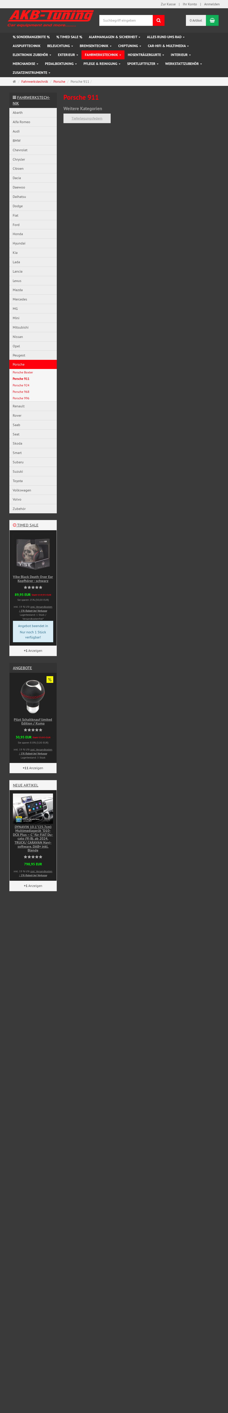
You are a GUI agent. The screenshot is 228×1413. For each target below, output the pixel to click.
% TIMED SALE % (69, 37)
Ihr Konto (190, 4)
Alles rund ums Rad (164, 37)
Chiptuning (128, 46)
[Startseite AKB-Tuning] (51, 17)
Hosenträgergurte (145, 54)
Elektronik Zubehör (31, 54)
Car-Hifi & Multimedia (167, 46)
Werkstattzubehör (182, 63)
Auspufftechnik (27, 46)
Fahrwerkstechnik (102, 54)
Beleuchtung (59, 46)
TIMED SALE (27, 525)
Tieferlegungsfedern (86, 118)
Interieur (180, 54)
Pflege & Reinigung (100, 63)
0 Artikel (196, 20)
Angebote (22, 667)
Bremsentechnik (94, 46)
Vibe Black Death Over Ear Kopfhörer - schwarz (33, 578)
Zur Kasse (168, 4)
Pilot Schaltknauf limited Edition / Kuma (33, 721)
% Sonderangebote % (31, 37)
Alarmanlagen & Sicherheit (113, 37)
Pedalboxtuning (60, 63)
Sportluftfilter (141, 63)
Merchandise (24, 63)
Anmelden (212, 4)
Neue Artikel (25, 785)
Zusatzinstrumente (30, 72)
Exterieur (67, 54)
